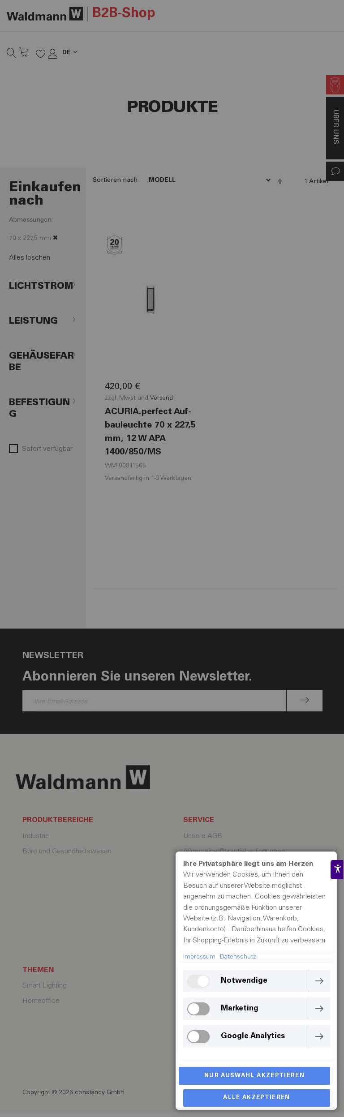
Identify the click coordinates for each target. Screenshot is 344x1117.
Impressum (199, 957)
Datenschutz (238, 957)
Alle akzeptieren (256, 1098)
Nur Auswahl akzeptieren (254, 1076)
